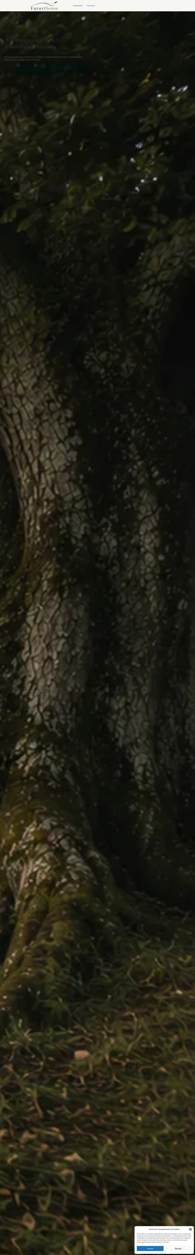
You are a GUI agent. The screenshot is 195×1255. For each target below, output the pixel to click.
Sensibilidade (77, 6)
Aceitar (150, 1248)
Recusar (178, 1248)
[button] (190, 1229)
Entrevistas (91, 6)
